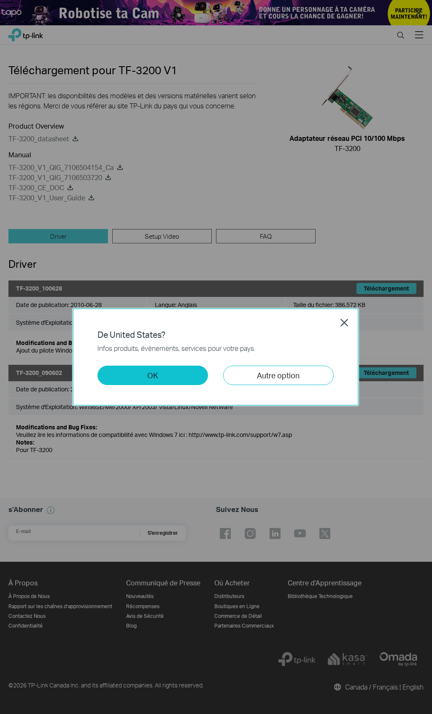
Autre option (278, 375)
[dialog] (216, 357)
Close (344, 322)
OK (152, 375)
